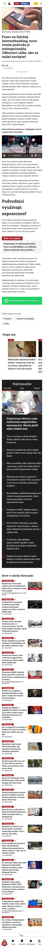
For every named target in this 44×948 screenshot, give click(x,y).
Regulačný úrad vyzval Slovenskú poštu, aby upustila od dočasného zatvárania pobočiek (11, 747)
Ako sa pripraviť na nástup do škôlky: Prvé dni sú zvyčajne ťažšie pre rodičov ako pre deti (14, 730)
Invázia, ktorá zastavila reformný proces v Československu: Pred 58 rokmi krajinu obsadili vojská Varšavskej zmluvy (14, 626)
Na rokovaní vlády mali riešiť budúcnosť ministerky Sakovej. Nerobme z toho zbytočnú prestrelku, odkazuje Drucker (14, 867)
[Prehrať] (4, 155)
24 (35, 3)
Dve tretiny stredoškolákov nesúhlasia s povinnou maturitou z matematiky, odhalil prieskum (13, 923)
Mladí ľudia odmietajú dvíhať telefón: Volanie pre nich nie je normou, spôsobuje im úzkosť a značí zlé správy (21, 364)
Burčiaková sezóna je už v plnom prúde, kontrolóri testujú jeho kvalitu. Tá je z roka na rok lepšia (13, 830)
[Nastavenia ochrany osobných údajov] (4, 943)
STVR (6, 65)
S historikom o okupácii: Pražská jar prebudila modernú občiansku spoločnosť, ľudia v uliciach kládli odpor (13, 607)
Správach (30, 129)
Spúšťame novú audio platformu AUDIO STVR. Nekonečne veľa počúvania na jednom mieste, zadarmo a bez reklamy (13, 887)
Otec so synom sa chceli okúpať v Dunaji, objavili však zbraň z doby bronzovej (22, 439)
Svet (11, 340)
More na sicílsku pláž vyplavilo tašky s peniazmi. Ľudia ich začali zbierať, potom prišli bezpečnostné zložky (24, 466)
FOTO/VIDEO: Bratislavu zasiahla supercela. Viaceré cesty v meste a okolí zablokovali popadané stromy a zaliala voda (24, 528)
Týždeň (37, 388)
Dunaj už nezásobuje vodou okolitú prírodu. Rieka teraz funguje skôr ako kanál (24, 452)
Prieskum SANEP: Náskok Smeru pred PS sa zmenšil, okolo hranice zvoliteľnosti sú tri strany (22, 512)
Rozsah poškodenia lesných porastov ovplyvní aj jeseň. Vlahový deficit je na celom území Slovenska (13, 796)
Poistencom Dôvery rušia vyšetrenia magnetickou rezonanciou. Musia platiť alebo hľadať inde (22, 423)
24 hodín (7, 388)
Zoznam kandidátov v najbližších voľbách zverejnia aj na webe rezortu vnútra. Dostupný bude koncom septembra (14, 712)
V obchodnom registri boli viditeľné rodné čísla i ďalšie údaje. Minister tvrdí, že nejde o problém (14, 905)
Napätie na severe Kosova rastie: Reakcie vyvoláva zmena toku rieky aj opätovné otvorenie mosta (23, 559)
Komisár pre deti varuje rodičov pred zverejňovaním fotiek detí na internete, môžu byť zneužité (14, 587)
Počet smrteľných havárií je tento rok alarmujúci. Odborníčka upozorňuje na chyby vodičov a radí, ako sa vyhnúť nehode (14, 848)
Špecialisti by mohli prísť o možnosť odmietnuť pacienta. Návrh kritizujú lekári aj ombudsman (14, 813)
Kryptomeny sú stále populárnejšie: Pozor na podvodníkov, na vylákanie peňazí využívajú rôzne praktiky (20, 246)
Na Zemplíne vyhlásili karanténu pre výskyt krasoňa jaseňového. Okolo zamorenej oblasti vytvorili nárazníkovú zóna (24, 498)
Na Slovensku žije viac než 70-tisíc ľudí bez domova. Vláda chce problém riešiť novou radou (13, 764)
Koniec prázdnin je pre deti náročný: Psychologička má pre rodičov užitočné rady (13, 643)
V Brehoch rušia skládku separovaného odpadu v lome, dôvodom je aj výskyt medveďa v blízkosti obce (22, 544)
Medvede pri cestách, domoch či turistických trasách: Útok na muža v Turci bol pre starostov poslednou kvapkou (24, 481)
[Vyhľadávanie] (5, 3)
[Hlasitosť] (32, 155)
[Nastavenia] (35, 155)
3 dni (22, 388)
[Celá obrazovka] (39, 155)
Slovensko (8, 581)
